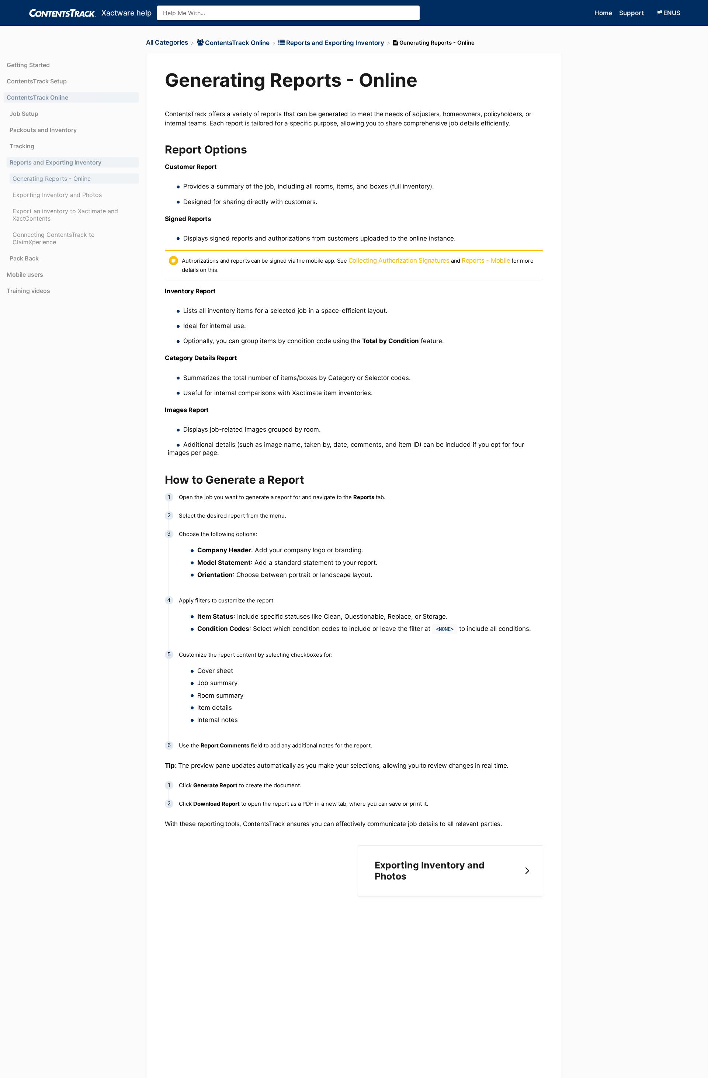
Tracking (22, 146)
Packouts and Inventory (43, 130)
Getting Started (28, 65)
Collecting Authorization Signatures (399, 260)
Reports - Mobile (486, 260)
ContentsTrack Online (37, 97)
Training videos (28, 290)
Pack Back (24, 258)
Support (632, 13)
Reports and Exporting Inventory (55, 162)
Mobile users (25, 274)
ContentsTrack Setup (37, 81)
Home (604, 13)
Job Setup (24, 113)
